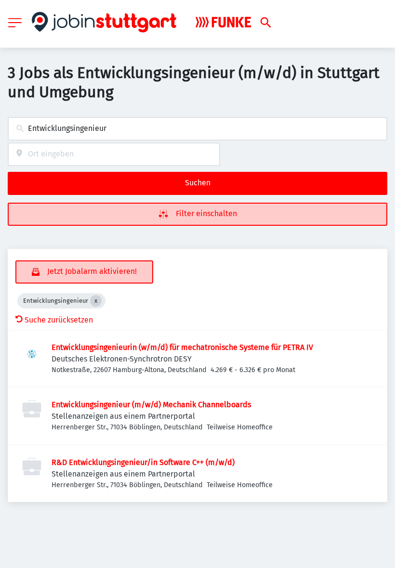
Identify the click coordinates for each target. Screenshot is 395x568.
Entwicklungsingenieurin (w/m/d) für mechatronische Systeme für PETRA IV (182, 347)
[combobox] (197, 129)
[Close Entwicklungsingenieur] (96, 301)
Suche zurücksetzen (59, 319)
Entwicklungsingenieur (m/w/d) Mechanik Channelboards (151, 404)
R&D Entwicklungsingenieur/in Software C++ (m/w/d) (143, 462)
